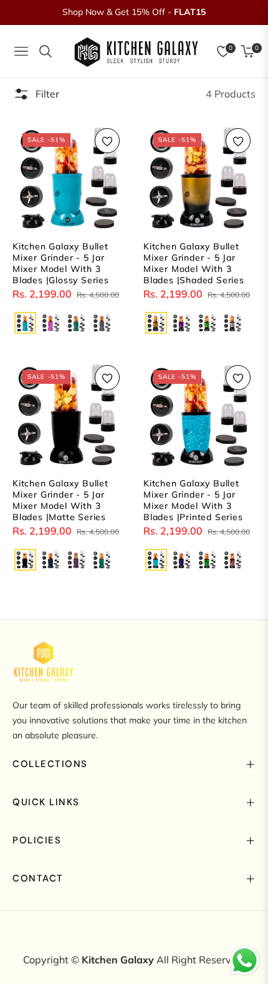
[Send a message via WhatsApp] (244, 960)
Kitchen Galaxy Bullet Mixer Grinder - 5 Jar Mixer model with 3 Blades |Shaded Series (193, 263)
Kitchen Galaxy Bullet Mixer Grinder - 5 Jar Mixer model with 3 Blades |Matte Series (60, 500)
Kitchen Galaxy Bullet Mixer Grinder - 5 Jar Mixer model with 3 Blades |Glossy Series (60, 263)
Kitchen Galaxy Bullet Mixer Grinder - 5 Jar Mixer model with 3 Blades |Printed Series (193, 500)
